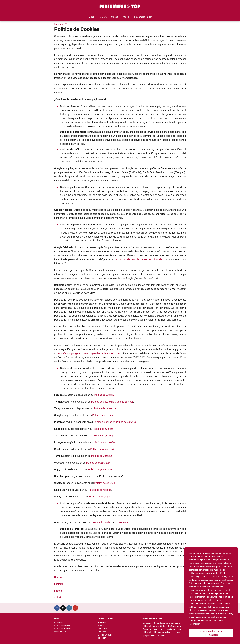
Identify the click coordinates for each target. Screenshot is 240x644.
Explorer (58, 583)
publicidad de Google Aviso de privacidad (139, 259)
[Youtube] (75, 608)
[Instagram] (69, 608)
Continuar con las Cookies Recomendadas (211, 633)
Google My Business (106, 635)
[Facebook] (57, 608)
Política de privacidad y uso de (112, 401)
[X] (63, 608)
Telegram (102, 638)
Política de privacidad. (106, 408)
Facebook (102, 622)
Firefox (58, 590)
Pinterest (102, 632)
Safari (57, 597)
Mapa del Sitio (60, 632)
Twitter (101, 626)
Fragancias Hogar (143, 17)
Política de (104, 394)
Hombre (103, 17)
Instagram (102, 629)
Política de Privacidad (63, 629)
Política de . (98, 462)
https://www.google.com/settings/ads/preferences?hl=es (89, 353)
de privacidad (122, 522)
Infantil (125, 17)
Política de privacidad (99, 489)
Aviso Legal (59, 622)
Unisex (114, 17)
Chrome (58, 577)
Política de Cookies (62, 626)
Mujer (91, 17)
